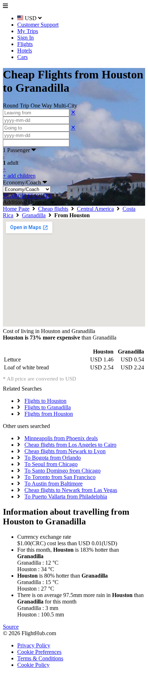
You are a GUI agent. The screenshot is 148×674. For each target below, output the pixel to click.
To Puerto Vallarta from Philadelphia (65, 496)
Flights (25, 44)
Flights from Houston (48, 414)
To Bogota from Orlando (52, 458)
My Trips (27, 31)
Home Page (16, 209)
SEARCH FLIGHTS (27, 196)
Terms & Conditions (40, 658)
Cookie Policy (33, 665)
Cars (22, 57)
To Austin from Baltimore (53, 484)
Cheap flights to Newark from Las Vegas (70, 490)
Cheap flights (53, 209)
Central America (95, 209)
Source (11, 627)
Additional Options (27, 202)
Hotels (24, 50)
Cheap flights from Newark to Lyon (65, 451)
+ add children (19, 176)
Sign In (25, 38)
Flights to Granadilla (47, 407)
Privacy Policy (33, 645)
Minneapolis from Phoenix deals (61, 438)
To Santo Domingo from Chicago (62, 471)
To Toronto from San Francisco (60, 477)
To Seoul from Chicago (51, 464)
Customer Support (38, 25)
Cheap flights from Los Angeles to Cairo (70, 445)
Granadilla (34, 215)
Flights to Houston (45, 401)
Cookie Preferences (39, 652)
